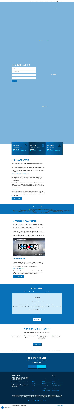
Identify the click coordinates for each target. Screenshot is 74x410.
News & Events (44, 379)
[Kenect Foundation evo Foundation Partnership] (17, 337)
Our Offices (45, 388)
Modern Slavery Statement (56, 385)
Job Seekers (41, 1)
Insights (43, 381)
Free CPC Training (45, 385)
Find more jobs (34, 385)
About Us (36, 1)
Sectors (51, 1)
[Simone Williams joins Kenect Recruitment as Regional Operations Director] (43, 338)
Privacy (58, 405)
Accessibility (54, 383)
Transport (33, 379)
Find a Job (31, 1)
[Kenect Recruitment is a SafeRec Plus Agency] (30, 337)
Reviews (33, 388)
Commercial (33, 383)
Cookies (53, 381)
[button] (38, 1)
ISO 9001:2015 (54, 388)
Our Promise (44, 383)
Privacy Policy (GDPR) (55, 379)
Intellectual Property (55, 390)
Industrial (33, 381)
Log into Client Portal (46, 390)
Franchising (56, 1)
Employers (46, 1)
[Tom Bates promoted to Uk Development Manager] (56, 337)
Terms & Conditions (55, 378)
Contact (60, 1)
